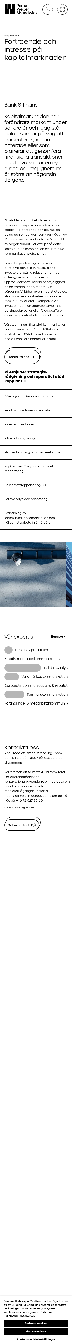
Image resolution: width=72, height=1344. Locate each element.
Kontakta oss (19, 357)
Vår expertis (18, 637)
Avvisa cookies (36, 1331)
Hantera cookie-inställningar (36, 1339)
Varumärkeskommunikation (45, 677)
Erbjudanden (11, 35)
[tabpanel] (36, 676)
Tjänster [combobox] (57, 637)
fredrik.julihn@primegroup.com (26, 796)
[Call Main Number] (47, 9)
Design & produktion (32, 650)
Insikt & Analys (56, 668)
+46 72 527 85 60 (29, 801)
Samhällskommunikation (47, 694)
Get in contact (19, 825)
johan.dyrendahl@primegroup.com (44, 781)
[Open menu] (62, 9)
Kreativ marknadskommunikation (32, 659)
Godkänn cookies (36, 1323)
